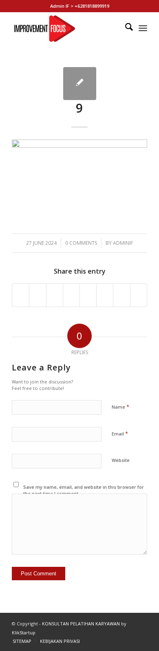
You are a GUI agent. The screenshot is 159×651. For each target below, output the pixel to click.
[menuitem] (125, 28)
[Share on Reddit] (121, 295)
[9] (79, 83)
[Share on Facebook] (20, 295)
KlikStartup (23, 632)
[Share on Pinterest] (54, 295)
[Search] (125, 28)
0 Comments (81, 242)
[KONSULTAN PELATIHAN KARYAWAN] (66, 28)
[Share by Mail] (138, 295)
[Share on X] (37, 295)
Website (121, 460)
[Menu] (143, 28)
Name (120, 406)
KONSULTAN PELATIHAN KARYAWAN (81, 624)
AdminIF (123, 242)
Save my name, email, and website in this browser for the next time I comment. (83, 490)
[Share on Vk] (105, 295)
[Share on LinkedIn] (71, 295)
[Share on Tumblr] (88, 295)
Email (120, 433)
